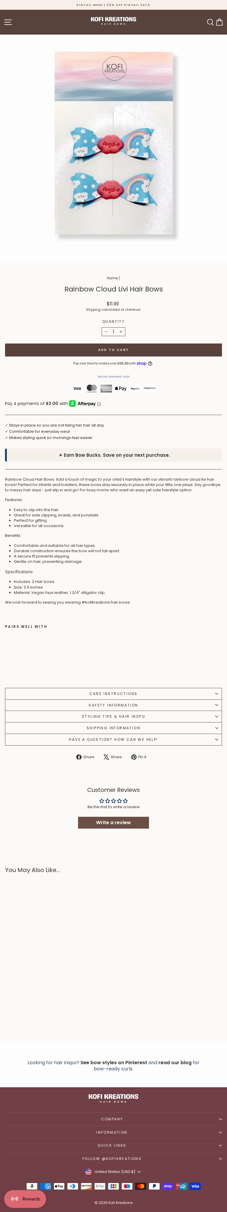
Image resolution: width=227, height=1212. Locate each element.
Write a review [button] (113, 822)
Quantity (113, 321)
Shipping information (113, 727)
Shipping (93, 309)
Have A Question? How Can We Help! (113, 739)
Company (112, 1119)
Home (112, 278)
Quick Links (112, 1145)
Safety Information (113, 705)
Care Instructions (114, 693)
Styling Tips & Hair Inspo (113, 716)
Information (111, 1132)
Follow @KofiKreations (112, 1158)
